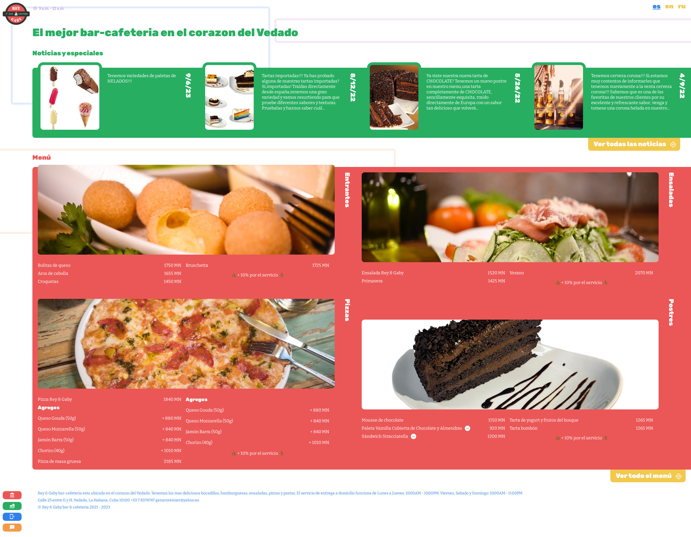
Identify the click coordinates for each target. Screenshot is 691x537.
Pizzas (347, 310)
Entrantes (347, 189)
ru (682, 6)
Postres (671, 312)
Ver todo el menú (644, 476)
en (669, 6)
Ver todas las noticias (630, 144)
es (656, 6)
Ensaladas (671, 189)
